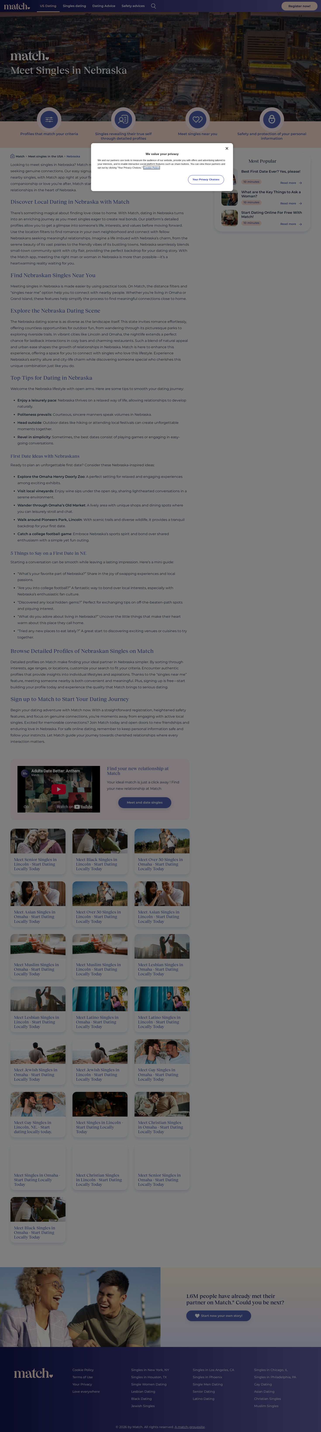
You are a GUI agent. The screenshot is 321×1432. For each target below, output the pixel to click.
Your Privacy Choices (206, 179)
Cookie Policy (151, 167)
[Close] (227, 148)
